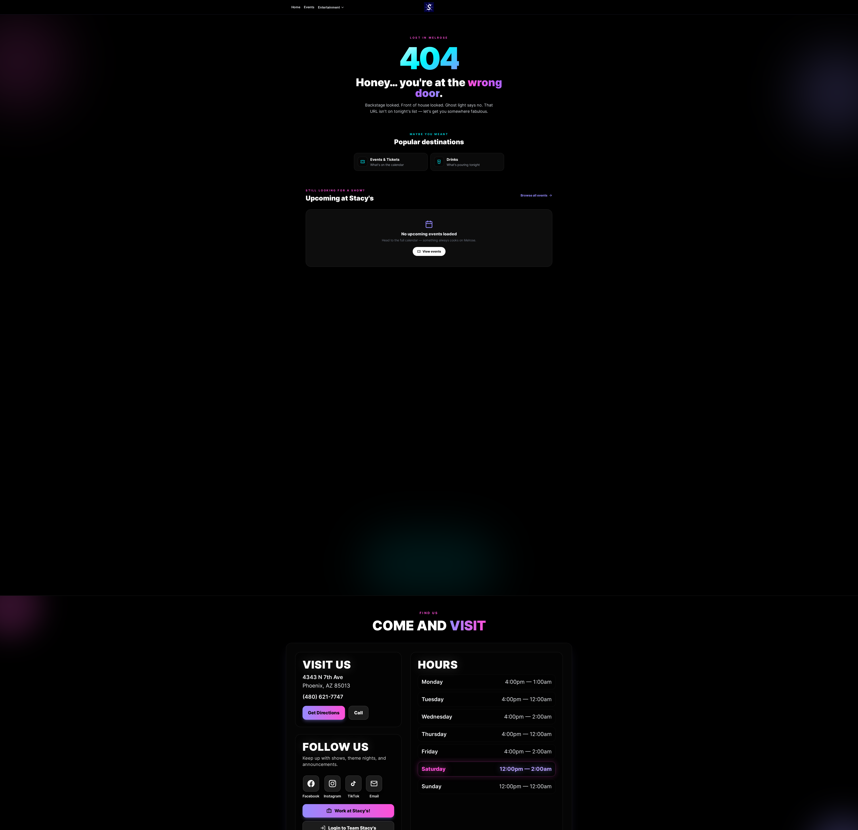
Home (295, 7)
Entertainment (329, 7)
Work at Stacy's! (352, 810)
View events (432, 251)
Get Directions (324, 712)
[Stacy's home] (429, 7)
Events (309, 7)
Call (358, 712)
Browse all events (534, 195)
